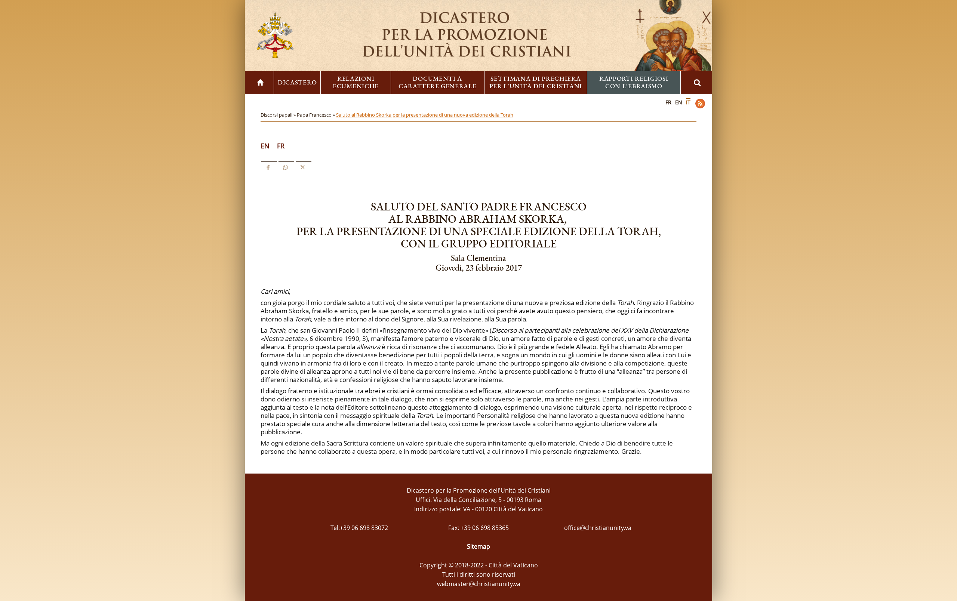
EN (678, 102)
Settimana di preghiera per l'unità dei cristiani (535, 82)
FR (668, 102)
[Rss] (700, 103)
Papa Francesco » (316, 114)
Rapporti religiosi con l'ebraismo (633, 82)
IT (688, 102)
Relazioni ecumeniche (356, 82)
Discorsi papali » (279, 114)
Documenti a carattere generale (438, 82)
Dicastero (297, 82)
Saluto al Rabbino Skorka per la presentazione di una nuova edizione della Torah (424, 114)
